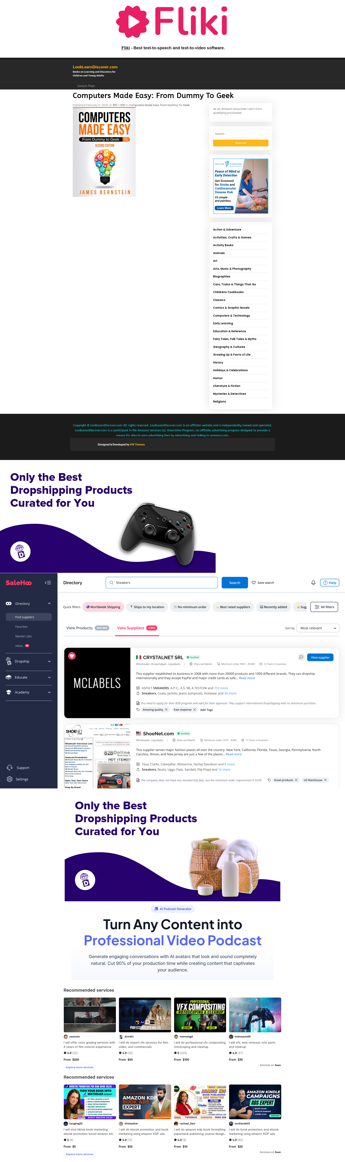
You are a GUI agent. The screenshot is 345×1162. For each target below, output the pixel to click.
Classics (219, 300)
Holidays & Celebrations (230, 370)
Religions (219, 401)
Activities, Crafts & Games (232, 237)
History (218, 362)
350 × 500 (118, 105)
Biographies (221, 276)
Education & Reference (229, 331)
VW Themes (137, 444)
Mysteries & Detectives (229, 394)
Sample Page (86, 85)
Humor (218, 378)
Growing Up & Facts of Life (231, 354)
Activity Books (223, 245)
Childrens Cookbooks (228, 292)
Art (215, 261)
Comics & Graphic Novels (231, 308)
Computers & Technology (231, 315)
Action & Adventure (227, 229)
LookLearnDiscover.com (95, 67)
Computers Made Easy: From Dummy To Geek (159, 105)
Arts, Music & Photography (232, 269)
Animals (219, 253)
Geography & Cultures (229, 347)
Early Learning (223, 323)
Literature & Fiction (226, 386)
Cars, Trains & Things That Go (234, 284)
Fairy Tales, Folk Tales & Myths (234, 339)
